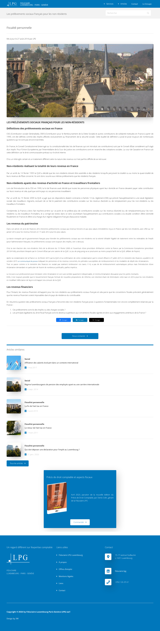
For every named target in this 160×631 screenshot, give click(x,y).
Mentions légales (65, 576)
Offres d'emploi (65, 569)
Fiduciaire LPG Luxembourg (70, 555)
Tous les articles (16, 463)
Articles (123, 3)
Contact (134, 4)
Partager (64, 320)
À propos (62, 562)
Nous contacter (78, 336)
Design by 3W (12, 618)
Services (109, 3)
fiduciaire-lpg (120, 571)
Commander (79, 522)
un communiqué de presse (28, 261)
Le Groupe (147, 4)
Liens (60, 583)
